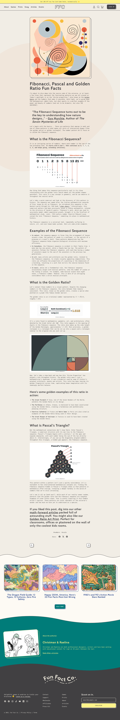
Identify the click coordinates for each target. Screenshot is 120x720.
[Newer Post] (88, 545)
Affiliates (47, 703)
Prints (20, 7)
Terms (35, 712)
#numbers (56, 532)
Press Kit (46, 706)
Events (41, 7)
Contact (45, 694)
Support (45, 697)
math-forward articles (44, 512)
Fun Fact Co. (14, 712)
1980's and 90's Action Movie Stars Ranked (98, 595)
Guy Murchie (56, 118)
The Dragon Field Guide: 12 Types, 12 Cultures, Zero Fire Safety (21, 596)
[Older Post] (31, 545)
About (6, 7)
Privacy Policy (26, 712)
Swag (27, 7)
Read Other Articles (50, 653)
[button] (98, 7)
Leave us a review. (23, 696)
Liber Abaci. (65, 206)
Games (13, 7)
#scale (64, 532)
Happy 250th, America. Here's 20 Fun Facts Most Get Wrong (60, 595)
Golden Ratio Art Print (44, 519)
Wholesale (46, 700)
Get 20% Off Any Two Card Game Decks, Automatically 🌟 (60, 1)
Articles (34, 7)
